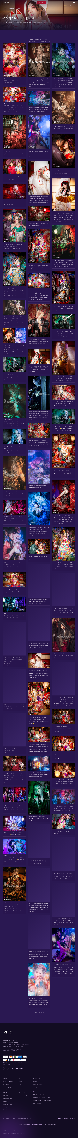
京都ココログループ (37, 1103)
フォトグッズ (22, 1090)
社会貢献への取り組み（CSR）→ (66, 1118)
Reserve (41, 2)
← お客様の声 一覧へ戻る (39, 1013)
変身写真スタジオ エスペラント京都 (41, 1097)
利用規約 (61, 1130)
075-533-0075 (8, 1044)
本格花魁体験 (6, 1084)
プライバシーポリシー (53, 1130)
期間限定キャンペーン (8, 1098)
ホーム (6, 8)
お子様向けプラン (7, 1110)
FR (72, 5)
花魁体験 (5, 1078)
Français (21, 1130)
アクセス (35, 1081)
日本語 (65, 5)
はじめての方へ (23, 1092)
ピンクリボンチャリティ (8, 1107)
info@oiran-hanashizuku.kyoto (22, 1044)
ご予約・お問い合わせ (38, 1084)
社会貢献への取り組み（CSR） (40, 1087)
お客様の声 (11, 8)
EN (68, 5)
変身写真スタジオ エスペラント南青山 (42, 1100)
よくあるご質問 (23, 1095)
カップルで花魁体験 (7, 1087)
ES (74, 5)
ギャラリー (22, 1078)
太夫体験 (5, 1092)
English (9, 1130)
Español (26, 1130)
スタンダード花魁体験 (8, 1081)
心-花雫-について (37, 1078)
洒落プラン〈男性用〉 (8, 1104)
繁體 (70, 5)
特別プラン (5, 1095)
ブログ (20, 1087)
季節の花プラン (6, 1101)
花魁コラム (22, 1084)
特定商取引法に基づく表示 (69, 1130)
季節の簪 (5, 1090)
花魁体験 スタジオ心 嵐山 (39, 1095)
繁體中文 (15, 1130)
